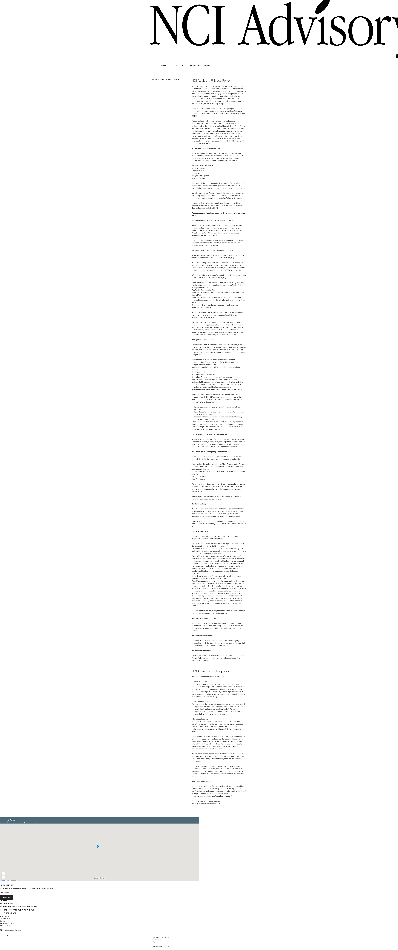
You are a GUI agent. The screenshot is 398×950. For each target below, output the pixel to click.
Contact (207, 65)
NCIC (184, 65)
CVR (153, 942)
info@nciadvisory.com (213, 429)
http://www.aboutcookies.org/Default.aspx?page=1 (212, 796)
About (154, 65)
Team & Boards (166, 65)
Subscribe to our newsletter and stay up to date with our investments (26, 888)
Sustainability (195, 65)
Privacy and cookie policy (160, 937)
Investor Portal (157, 940)
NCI (177, 65)
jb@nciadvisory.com (7, 923)
